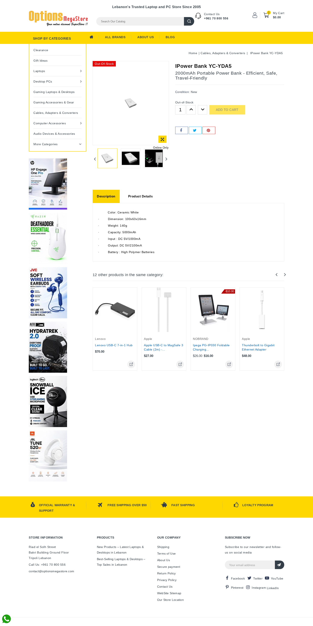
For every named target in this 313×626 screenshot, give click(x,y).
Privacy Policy (167, 580)
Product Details (140, 196)
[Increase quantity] (191, 109)
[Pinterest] (209, 130)
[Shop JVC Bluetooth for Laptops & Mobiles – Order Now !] (48, 292)
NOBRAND (200, 339)
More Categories (45, 144)
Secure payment (168, 566)
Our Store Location (170, 599)
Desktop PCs (42, 81)
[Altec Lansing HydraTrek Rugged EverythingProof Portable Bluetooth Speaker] (48, 347)
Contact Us (165, 586)
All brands (115, 37)
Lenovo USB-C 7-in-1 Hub (114, 345)
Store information (46, 537)
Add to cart (227, 110)
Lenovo (100, 339)
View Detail (131, 364)
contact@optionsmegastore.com (51, 571)
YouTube (277, 578)
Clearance (40, 50)
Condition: (182, 92)
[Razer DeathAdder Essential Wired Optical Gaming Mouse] (48, 238)
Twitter (258, 578)
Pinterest (237, 587)
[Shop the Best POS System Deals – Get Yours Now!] (48, 184)
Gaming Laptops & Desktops (54, 92)
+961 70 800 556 (216, 18)
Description (106, 196)
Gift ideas (40, 60)
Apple (148, 339)
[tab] (106, 196)
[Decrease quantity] (202, 109)
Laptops (39, 71)
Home (94, 38)
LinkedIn (273, 588)
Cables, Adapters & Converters (55, 112)
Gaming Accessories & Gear (53, 102)
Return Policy (166, 573)
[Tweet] (195, 130)
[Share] (181, 130)
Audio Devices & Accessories (54, 133)
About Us (145, 37)
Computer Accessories (49, 123)
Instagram (259, 587)
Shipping (163, 547)
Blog (170, 37)
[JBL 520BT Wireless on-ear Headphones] (48, 455)
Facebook (238, 578)
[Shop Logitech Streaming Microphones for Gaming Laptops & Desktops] (48, 401)
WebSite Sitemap (169, 593)
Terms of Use (166, 553)
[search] (189, 21)
